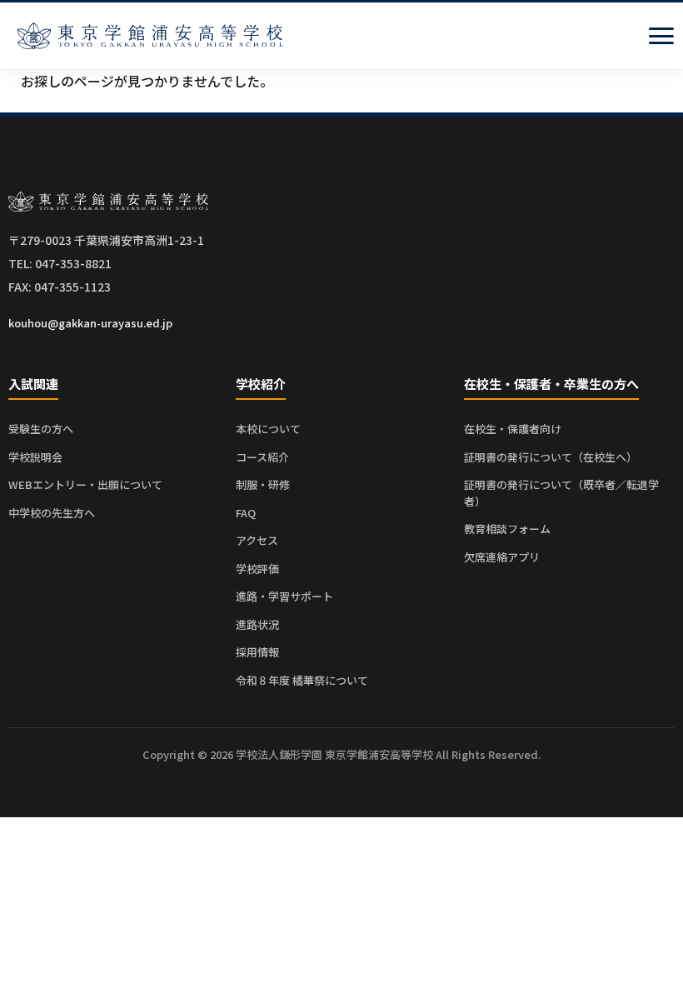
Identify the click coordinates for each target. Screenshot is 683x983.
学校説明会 (35, 457)
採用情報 (257, 652)
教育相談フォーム (507, 528)
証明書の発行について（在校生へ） (550, 457)
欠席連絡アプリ (502, 557)
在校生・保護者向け (512, 429)
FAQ (246, 513)
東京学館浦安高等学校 (150, 36)
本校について (268, 429)
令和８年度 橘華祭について (302, 680)
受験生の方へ (40, 429)
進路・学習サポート (284, 596)
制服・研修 (263, 484)
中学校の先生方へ (51, 513)
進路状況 (257, 624)
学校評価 (257, 568)
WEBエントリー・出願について (85, 484)
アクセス (257, 540)
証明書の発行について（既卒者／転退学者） (561, 493)
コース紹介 (262, 457)
